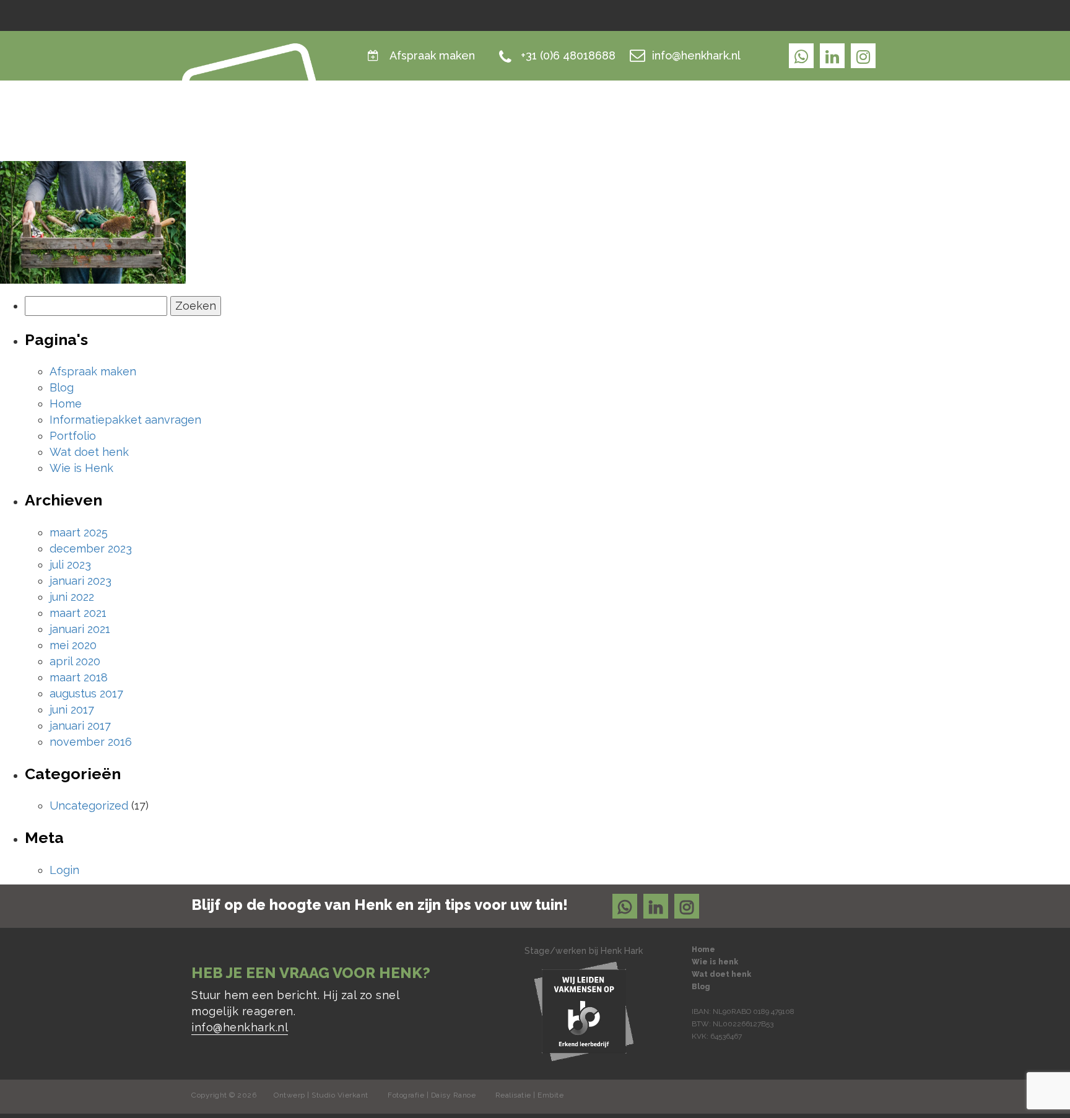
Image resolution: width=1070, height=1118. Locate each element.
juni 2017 (72, 709)
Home (616, 114)
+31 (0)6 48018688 (568, 55)
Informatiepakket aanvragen (125, 419)
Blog (863, 114)
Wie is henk (715, 962)
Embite (550, 1095)
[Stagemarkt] (583, 1010)
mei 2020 (73, 645)
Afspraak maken (432, 55)
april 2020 (75, 661)
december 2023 (91, 548)
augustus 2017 (86, 693)
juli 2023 (70, 564)
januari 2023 (80, 580)
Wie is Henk (684, 114)
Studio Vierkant (339, 1095)
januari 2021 (80, 628)
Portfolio (73, 435)
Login (64, 869)
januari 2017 (80, 725)
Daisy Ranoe (453, 1095)
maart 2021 (78, 612)
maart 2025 (79, 532)
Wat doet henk (783, 114)
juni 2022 (72, 596)
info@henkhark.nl (696, 55)
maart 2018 (79, 677)
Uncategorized (89, 805)
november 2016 (91, 741)
